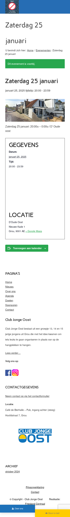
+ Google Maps (33, 231)
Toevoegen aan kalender (27, 248)
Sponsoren (11, 305)
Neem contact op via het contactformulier (27, 396)
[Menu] (60, 7)
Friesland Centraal (35, 503)
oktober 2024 (12, 471)
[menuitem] (35, 487)
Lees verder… (13, 353)
